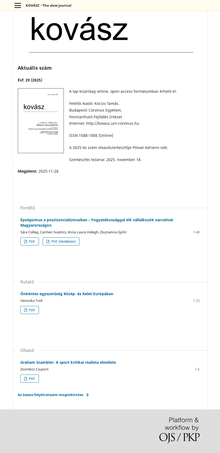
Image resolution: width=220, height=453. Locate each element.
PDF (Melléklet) (63, 241)
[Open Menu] (17, 5)
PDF (31, 241)
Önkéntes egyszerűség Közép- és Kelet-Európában (66, 293)
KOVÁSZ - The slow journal (48, 5)
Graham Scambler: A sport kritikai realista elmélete (68, 362)
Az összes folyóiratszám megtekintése (50, 394)
